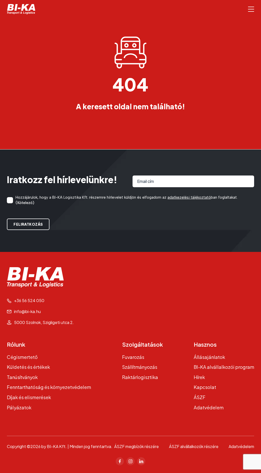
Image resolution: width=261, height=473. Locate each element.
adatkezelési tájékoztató (189, 197)
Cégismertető (22, 357)
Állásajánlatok (209, 357)
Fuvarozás (133, 357)
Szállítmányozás (139, 367)
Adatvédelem (209, 407)
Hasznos (205, 344)
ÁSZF (199, 397)
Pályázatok (19, 407)
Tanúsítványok (22, 377)
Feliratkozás (28, 224)
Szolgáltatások (142, 344)
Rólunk (16, 344)
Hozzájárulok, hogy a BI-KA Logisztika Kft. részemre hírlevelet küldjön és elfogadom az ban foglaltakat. (127, 200)
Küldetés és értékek (28, 367)
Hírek (199, 377)
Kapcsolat (205, 387)
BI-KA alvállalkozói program (224, 367)
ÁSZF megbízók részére (136, 446)
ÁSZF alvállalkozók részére (193, 446)
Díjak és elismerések (29, 397)
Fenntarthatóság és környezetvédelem (49, 387)
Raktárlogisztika (140, 377)
